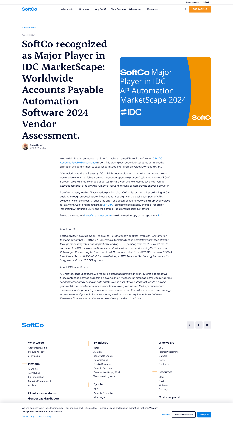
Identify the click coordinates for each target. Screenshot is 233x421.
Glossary (163, 389)
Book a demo (200, 9)
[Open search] (184, 9)
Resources (152, 9)
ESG (161, 347)
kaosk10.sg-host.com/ (97, 215)
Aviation (97, 351)
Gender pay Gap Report (43, 398)
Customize (165, 414)
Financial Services (102, 368)
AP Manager (99, 397)
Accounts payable (37, 347)
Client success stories (42, 393)
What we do (67, 9)
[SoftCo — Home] (29, 8)
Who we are (135, 9)
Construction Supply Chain (107, 372)
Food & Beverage (102, 364)
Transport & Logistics (104, 376)
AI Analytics (34, 372)
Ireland (206, 2)
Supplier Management (39, 381)
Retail (96, 347)
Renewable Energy (103, 355)
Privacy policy (45, 416)
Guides (162, 381)
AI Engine (33, 368)
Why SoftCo (101, 9)
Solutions (84, 9)
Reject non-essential (184, 414)
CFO (95, 389)
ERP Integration (36, 376)
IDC (160, 215)
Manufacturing (100, 359)
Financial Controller (103, 393)
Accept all (204, 414)
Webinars (163, 385)
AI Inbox (32, 385)
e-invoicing (34, 355)
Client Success (118, 9)
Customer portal (192, 2)
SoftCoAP (108, 204)
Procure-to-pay (36, 351)
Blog (161, 376)
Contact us (164, 364)
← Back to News (29, 27)
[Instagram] (207, 325)
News (162, 359)
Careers (163, 355)
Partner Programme (169, 351)
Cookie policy (28, 416)
